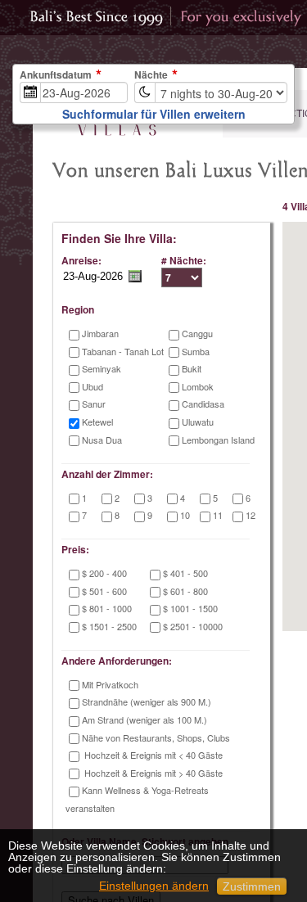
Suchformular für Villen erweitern (154, 114)
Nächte (151, 75)
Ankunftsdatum (56, 75)
